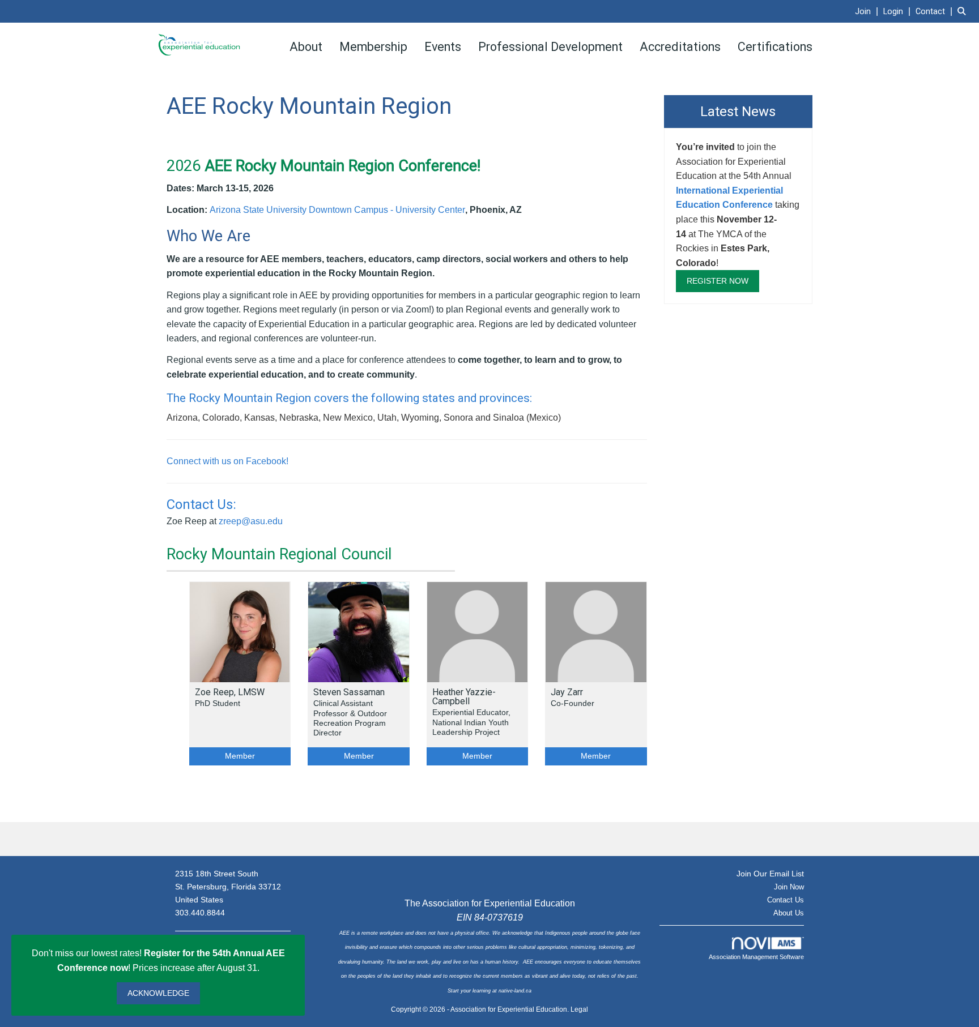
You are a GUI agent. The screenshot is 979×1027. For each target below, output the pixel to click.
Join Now (789, 887)
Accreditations (680, 47)
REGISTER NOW (717, 280)
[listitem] (868, 11)
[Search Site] (964, 11)
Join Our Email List (770, 873)
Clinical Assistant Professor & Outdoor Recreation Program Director (350, 718)
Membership (373, 47)
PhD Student (217, 703)
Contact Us (785, 900)
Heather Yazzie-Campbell (464, 697)
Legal (579, 1009)
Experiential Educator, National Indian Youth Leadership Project (471, 722)
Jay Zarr (567, 692)
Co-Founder (572, 703)
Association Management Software (756, 956)
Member (240, 756)
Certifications (775, 47)
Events (442, 47)
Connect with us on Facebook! (227, 461)
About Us (788, 913)
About (306, 47)
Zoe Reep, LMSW (230, 692)
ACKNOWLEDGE (158, 993)
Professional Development (550, 47)
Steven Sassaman (349, 692)
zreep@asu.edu (251, 521)
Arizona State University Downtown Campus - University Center (337, 210)
